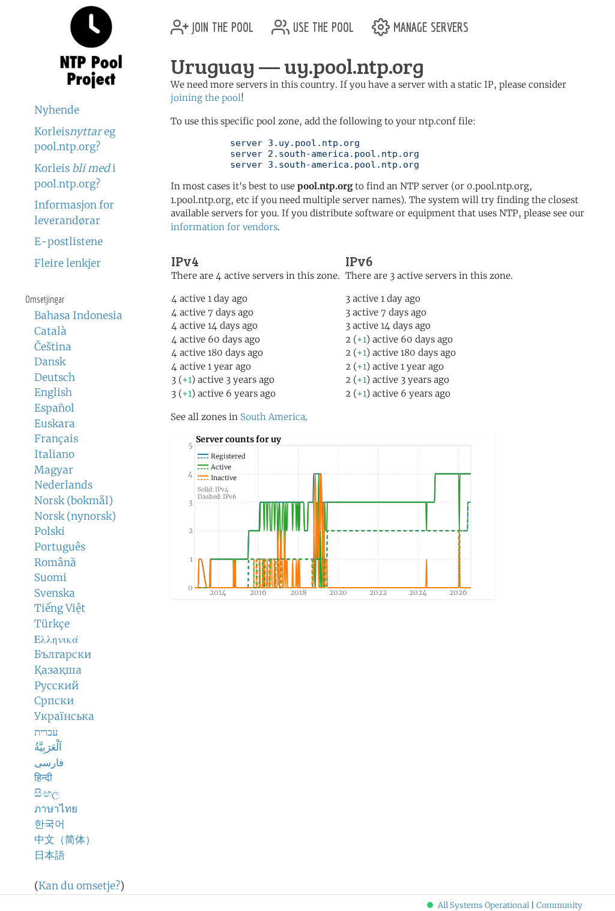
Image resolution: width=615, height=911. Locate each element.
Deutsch (54, 377)
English (53, 392)
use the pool (321, 22)
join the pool (221, 22)
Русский (56, 685)
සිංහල (46, 793)
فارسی (49, 762)
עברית (46, 732)
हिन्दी (43, 777)
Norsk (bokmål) (73, 500)
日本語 (49, 855)
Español (54, 408)
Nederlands (63, 485)
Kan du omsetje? (79, 885)
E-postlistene (68, 241)
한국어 (49, 823)
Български (62, 654)
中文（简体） (64, 839)
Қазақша (58, 670)
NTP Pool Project (91, 47)
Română (55, 562)
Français (56, 438)
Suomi (50, 577)
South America (272, 416)
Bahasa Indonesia (78, 315)
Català (50, 331)
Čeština (52, 346)
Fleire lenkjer (67, 263)
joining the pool (206, 97)
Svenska (54, 593)
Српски (54, 700)
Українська (64, 716)
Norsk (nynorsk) (75, 516)
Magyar (53, 470)
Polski (49, 531)
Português (59, 546)
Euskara (54, 423)
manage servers (429, 22)
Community (559, 905)
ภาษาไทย (55, 808)
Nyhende (56, 110)
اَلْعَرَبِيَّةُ (48, 747)
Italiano (54, 454)
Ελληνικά (56, 639)
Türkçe (52, 623)
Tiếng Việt (59, 608)
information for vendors (224, 227)
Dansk (49, 361)
